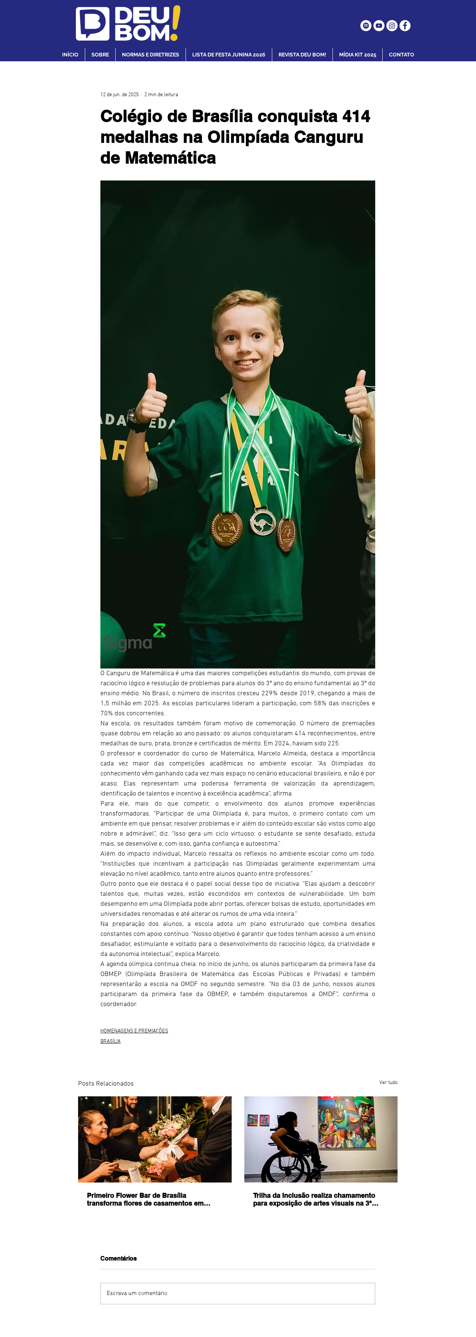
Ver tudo (388, 1083)
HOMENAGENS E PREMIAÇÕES (134, 1031)
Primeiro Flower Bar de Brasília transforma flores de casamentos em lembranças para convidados (145, 1199)
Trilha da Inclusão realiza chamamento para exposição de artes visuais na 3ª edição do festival (314, 1199)
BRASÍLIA (110, 1041)
